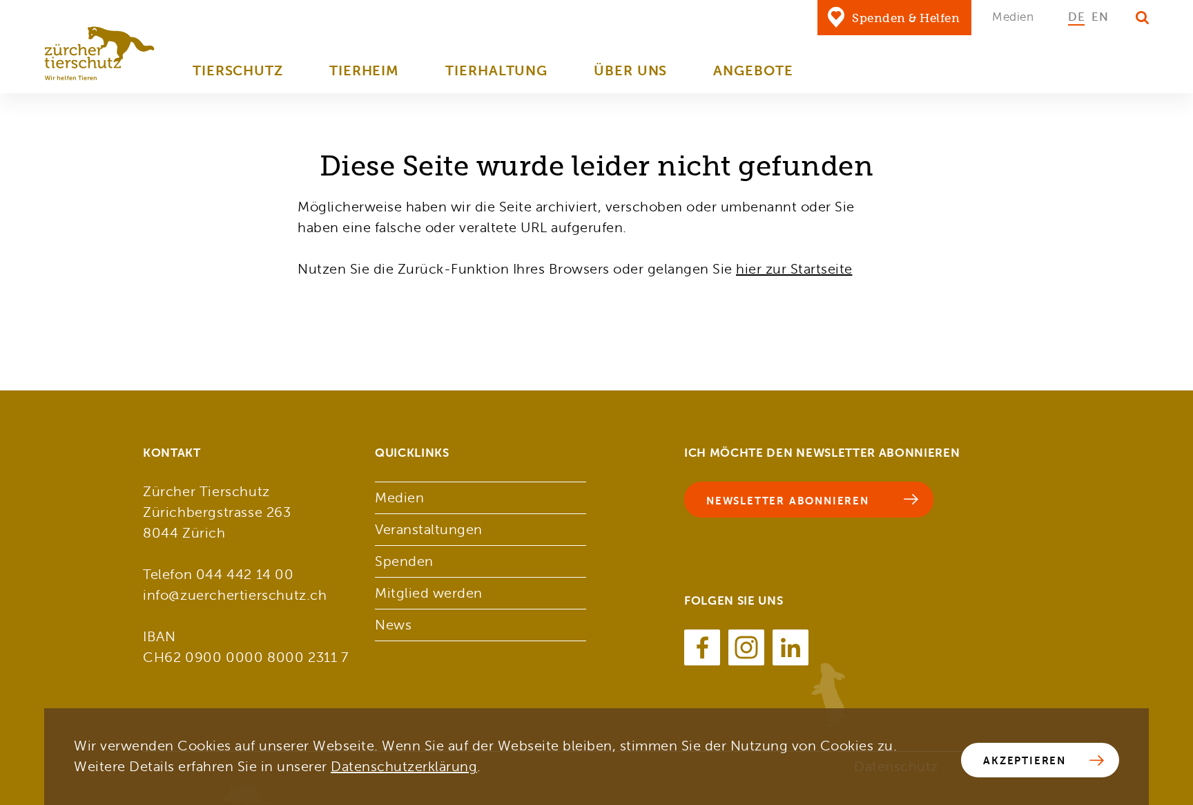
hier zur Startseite (794, 269)
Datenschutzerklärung (404, 767)
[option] (1076, 17)
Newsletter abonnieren (787, 500)
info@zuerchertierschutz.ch (235, 595)
